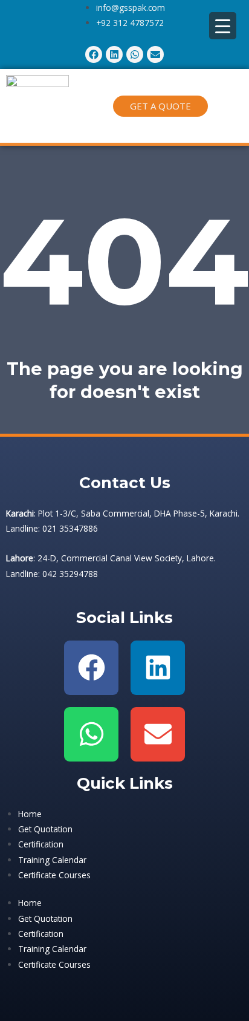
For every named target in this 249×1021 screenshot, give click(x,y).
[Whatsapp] (91, 734)
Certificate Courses (54, 875)
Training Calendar (52, 860)
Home (30, 814)
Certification (40, 844)
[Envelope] (158, 734)
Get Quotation (45, 829)
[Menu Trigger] (222, 25)
